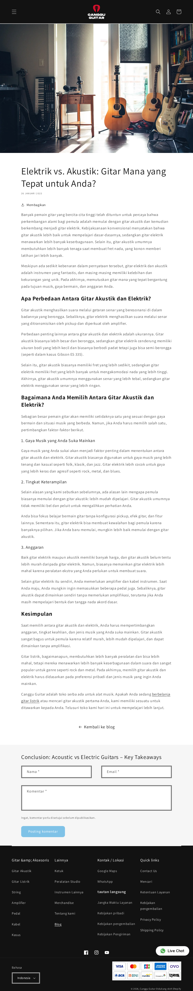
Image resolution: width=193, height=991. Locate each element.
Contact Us (148, 871)
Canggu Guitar (147, 988)
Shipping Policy (152, 930)
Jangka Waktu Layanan (115, 902)
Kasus (16, 935)
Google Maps (107, 871)
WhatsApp (105, 881)
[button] (14, 12)
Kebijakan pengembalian (116, 924)
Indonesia (24, 978)
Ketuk (59, 871)
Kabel (16, 924)
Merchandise (64, 903)
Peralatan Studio (67, 881)
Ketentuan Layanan (155, 892)
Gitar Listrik (21, 881)
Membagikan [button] (36, 205)
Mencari (146, 881)
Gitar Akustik (22, 871)
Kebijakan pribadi (110, 913)
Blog (58, 924)
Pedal (16, 913)
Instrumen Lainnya (69, 892)
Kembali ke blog (99, 727)
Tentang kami (65, 913)
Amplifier (19, 903)
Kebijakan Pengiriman (114, 934)
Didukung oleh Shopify (168, 988)
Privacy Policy (150, 919)
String (16, 892)
